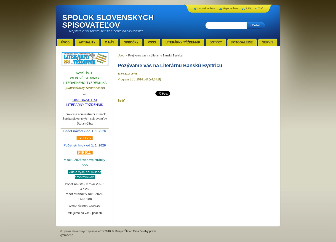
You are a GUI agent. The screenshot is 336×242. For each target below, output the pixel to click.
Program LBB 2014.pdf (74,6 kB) (139, 79)
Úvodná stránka (206, 8)
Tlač (260, 8)
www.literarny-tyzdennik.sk (85, 88)
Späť (121, 100)
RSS (248, 8)
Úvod (121, 55)
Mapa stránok (230, 8)
